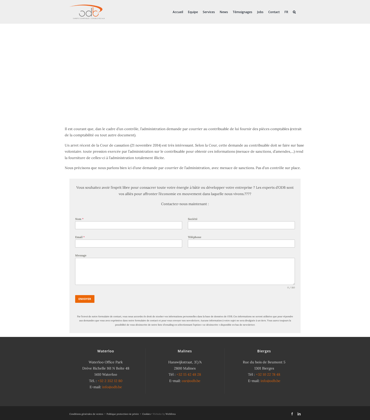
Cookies (146, 413)
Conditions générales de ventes (86, 413)
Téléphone (194, 237)
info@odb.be (112, 387)
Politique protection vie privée (123, 413)
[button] (294, 11)
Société (193, 219)
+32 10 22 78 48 (268, 374)
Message (81, 255)
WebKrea (171, 413)
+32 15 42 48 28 (189, 374)
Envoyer (84, 299)
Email (80, 237)
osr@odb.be (191, 381)
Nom (79, 219)
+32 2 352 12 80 (110, 381)
